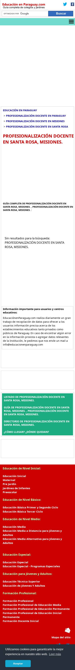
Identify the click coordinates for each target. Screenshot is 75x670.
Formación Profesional (18, 601)
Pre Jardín (9, 484)
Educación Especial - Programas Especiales (31, 566)
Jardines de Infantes (16, 488)
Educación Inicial (14, 476)
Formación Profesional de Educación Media (32, 605)
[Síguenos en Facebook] (71, 5)
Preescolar (10, 492)
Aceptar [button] (18, 663)
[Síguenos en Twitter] (65, 5)
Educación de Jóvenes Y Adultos (24, 585)
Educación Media (14, 526)
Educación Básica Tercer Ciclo (23, 511)
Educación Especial (15, 562)
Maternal (9, 480)
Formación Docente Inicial (21, 621)
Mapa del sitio (61, 637)
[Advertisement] (37, 64)
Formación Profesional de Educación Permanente (36, 609)
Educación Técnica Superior (21, 581)
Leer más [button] (55, 654)
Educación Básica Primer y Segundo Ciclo (30, 507)
